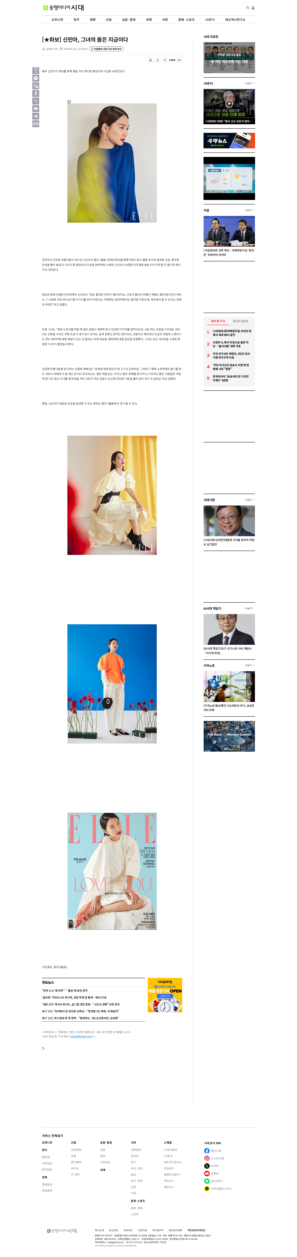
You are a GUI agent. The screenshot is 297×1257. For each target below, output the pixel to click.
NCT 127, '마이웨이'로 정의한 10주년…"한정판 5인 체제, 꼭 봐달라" (80, 1011)
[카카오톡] (35, 78)
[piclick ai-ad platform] (87, 105)
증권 (102, 1156)
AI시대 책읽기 (212, 608)
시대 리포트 (211, 36)
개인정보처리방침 (196, 1230)
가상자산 (105, 1162)
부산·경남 (136, 1168)
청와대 (46, 1157)
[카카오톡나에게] (35, 85)
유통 (73, 1156)
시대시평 (209, 499)
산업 (109, 20)
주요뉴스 (169, 1181)
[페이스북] (35, 93)
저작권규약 (157, 1230)
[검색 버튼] (248, 8)
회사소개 (99, 1230)
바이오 (75, 1168)
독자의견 (128, 1230)
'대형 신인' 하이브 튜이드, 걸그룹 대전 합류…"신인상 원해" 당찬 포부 (81, 1004)
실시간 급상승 (240, 321)
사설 (206, 210)
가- (165, 60)
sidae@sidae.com (81, 1036)
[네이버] (35, 108)
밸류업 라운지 (172, 1174)
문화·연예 (136, 1208)
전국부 (135, 1156)
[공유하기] (158, 60)
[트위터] (35, 101)
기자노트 (209, 665)
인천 (133, 1187)
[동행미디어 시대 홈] (63, 8)
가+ (179, 60)
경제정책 (47, 1191)
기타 (133, 1193)
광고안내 (113, 1230)
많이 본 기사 (218, 321)
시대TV (210, 20)
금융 (102, 1150)
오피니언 (57, 20)
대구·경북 (136, 1181)
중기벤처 (76, 1162)
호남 (133, 1174)
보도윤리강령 (175, 1230)
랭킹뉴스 (169, 1187)
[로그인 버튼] (253, 8)
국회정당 (47, 1163)
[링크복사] (35, 123)
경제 (93, 20)
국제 (149, 20)
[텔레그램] (35, 116)
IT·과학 (75, 1174)
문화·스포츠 (186, 20)
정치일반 (47, 1169)
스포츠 (135, 1214)
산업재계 (76, 1150)
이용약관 (142, 1230)
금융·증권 (129, 20)
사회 (165, 20)
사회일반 (136, 1150)
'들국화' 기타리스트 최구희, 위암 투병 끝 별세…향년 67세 (74, 997)
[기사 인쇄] (150, 60)
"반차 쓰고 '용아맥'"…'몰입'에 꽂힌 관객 (64, 990)
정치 (76, 20)
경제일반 (47, 1184)
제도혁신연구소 (235, 20)
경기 (133, 1162)
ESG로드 (169, 1168)
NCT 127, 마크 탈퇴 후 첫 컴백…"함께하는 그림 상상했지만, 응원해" (80, 1018)
